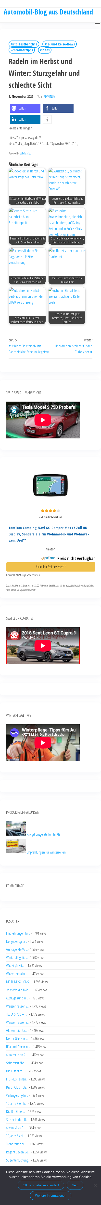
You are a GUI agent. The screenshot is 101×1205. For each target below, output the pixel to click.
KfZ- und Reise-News (59, 44)
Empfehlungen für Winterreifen (46, 851)
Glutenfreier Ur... (16, 1030)
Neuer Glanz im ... (17, 1038)
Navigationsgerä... (16, 941)
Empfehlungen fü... (18, 933)
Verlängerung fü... (17, 1095)
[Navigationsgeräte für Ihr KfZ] (16, 834)
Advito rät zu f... (15, 1127)
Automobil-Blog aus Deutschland (48, 11)
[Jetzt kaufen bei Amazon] (50, 503)
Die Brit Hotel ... (15, 1111)
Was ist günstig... (15, 965)
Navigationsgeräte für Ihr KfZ (43, 834)
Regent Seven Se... (18, 1151)
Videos (45, 50)
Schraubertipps (22, 50)
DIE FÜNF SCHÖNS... (18, 981)
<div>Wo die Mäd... (18, 989)
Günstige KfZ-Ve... (17, 949)
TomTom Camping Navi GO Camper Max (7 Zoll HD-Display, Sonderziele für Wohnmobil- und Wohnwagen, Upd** (49, 534)
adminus (49, 96)
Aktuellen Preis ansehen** (51, 566)
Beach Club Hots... (17, 1087)
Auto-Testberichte (24, 44)
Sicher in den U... (17, 1119)
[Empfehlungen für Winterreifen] (16, 851)
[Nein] (94, 1185)
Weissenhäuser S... (17, 1006)
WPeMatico (25, 153)
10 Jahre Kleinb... (16, 1103)
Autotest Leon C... (17, 1054)
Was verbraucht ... (17, 973)
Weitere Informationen (50, 1195)
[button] (97, 24)
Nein (75, 1185)
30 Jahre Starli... (15, 1135)
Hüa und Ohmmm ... (18, 1046)
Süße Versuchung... (18, 1160)
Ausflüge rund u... (17, 997)
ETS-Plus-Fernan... (17, 1079)
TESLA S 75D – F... (17, 1014)
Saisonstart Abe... (16, 1062)
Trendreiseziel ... (16, 1143)
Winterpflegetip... (17, 957)
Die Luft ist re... (15, 1070)
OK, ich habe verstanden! (41, 1185)
